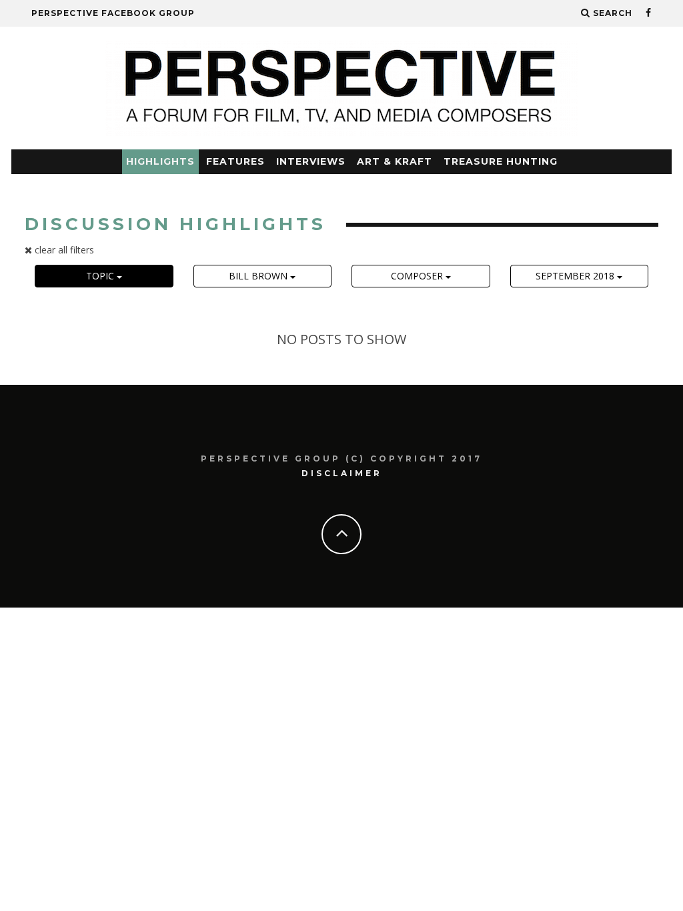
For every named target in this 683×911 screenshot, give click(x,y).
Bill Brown (259, 275)
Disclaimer (341, 473)
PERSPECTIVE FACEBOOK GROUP (113, 13)
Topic (101, 275)
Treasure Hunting (501, 161)
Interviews (311, 161)
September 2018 (576, 275)
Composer (418, 275)
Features (235, 161)
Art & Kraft (394, 161)
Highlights (160, 161)
